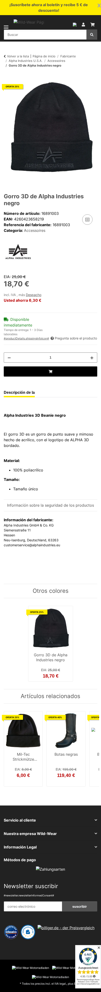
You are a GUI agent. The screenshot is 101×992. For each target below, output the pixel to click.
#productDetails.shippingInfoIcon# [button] (26, 338)
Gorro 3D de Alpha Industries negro (50, 657)
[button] (74, 24)
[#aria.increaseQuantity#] (92, 357)
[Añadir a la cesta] (7, 77)
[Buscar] (91, 35)
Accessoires (34, 230)
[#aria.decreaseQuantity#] (9, 357)
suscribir (79, 906)
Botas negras (66, 754)
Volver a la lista (18, 56)
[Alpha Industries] (18, 251)
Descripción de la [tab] (19, 392)
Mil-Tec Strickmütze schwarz (23, 757)
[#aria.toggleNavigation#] (6, 24)
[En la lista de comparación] (87, 219)
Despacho (33, 295)
